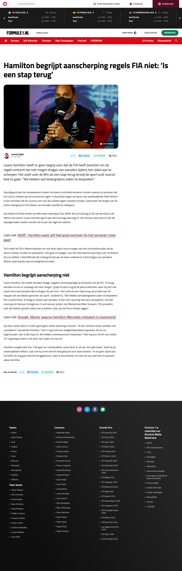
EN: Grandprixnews (155, 447)
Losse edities (150, 32)
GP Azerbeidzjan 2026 (111, 501)
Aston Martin (16, 437)
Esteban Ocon (62, 456)
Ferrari (14, 451)
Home (149, 443)
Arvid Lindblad (62, 442)
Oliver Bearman (62, 512)
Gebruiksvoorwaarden (156, 471)
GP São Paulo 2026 (110, 522)
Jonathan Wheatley (19, 527)
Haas (13, 456)
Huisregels (151, 457)
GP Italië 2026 (107, 491)
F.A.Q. (149, 452)
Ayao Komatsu (17, 504)
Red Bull (14, 475)
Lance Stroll (61, 484)
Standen (46, 41)
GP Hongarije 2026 (109, 482)
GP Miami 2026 (108, 447)
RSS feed (150, 461)
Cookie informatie (154, 488)
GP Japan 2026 (108, 442)
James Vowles (17, 523)
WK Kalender (30, 41)
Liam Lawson (61, 498)
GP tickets (147, 41)
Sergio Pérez (61, 526)
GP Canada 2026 (108, 451)
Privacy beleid (152, 483)
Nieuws (15, 41)
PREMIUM (96, 41)
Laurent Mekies (17, 532)
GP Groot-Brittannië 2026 (110, 471)
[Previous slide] (4, 18)
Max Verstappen (64, 41)
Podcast (82, 41)
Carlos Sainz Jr (62, 447)
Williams (14, 479)
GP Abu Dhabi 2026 (110, 539)
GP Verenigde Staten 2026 (110, 511)
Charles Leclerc (62, 451)
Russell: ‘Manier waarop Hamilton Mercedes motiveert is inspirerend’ (67, 317)
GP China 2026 (108, 437)
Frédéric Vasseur (18, 513)
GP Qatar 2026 (108, 534)
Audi (13, 442)
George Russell (62, 475)
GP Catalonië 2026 (109, 461)
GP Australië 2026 (109, 432)
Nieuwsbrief (164, 41)
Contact (150, 502)
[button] (166, 4)
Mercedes (15, 465)
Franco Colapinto (63, 465)
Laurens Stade (18, 154)
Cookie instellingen (154, 492)
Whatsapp (101, 155)
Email (114, 155)
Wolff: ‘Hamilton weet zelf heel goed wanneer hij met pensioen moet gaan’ (60, 237)
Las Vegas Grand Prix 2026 (110, 528)
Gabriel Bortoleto (63, 470)
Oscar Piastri (61, 517)
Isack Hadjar (61, 479)
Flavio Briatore (17, 509)
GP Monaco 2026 (109, 456)
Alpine (14, 432)
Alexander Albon (63, 432)
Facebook (86, 155)
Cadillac (14, 447)
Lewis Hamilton (62, 493)
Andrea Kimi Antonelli (65, 437)
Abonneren (169, 32)
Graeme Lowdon (18, 518)
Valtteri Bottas (62, 531)
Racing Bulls (16, 470)
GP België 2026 (108, 477)
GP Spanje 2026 (108, 496)
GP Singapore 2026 (110, 505)
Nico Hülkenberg (63, 508)
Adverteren (151, 466)
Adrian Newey (17, 490)
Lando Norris (61, 489)
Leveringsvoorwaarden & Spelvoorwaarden (156, 477)
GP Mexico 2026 (108, 517)
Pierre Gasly (61, 522)
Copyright (151, 506)
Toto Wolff (15, 537)
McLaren (15, 461)
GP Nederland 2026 (110, 487)
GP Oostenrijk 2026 (110, 465)
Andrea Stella (16, 499)
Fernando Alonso (63, 461)
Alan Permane (17, 494)
